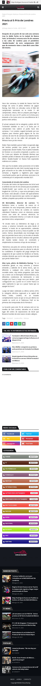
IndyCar (18, 481)
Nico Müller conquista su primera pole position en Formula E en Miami (25, 348)
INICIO (12, 679)
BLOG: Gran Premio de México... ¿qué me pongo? (23, 659)
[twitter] (30, 434)
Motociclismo (18, 505)
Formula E (10, 318)
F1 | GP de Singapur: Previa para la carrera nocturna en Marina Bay (24, 624)
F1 (18, 463)
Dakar (18, 457)
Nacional (18, 523)
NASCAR (18, 511)
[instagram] (11, 443)
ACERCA (19, 679)
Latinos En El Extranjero (18, 493)
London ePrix (18, 318)
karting (18, 542)
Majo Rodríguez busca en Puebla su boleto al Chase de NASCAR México (25, 599)
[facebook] (11, 434)
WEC (18, 536)
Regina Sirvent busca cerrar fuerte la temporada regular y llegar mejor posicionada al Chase (25, 589)
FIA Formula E (18, 469)
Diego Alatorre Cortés (10, 28)
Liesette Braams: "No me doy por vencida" (24, 649)
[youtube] (30, 443)
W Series (18, 529)
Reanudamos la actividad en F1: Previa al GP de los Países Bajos (23, 633)
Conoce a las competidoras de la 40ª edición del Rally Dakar (25, 668)
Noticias (15, 14)
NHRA (18, 517)
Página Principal (7, 14)
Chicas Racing (26, 683)
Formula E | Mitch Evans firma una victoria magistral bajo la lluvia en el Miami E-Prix (25, 338)
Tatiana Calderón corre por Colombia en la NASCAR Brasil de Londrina (24, 578)
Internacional (18, 487)
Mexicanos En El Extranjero (18, 499)
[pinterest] (30, 439)
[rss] (11, 439)
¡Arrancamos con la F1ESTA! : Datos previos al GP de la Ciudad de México (25, 615)
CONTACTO (27, 679)
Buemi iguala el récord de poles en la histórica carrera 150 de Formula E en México (25, 358)
